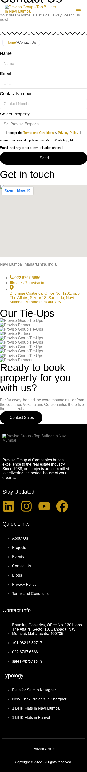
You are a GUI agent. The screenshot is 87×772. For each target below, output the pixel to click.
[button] (78, 9)
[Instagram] (26, 506)
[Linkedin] (8, 506)
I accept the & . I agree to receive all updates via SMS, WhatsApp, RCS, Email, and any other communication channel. (40, 140)
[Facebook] (62, 506)
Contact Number (16, 93)
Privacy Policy (68, 133)
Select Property (15, 114)
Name (6, 53)
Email (5, 73)
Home (11, 42)
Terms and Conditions (38, 133)
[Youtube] (44, 506)
